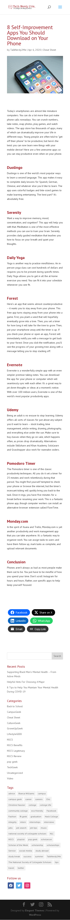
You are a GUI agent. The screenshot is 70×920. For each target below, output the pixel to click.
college (32, 805)
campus (42, 793)
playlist (21, 839)
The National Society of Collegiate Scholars (29, 862)
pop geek (12, 761)
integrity (12, 822)
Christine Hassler (16, 805)
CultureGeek (13, 723)
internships (34, 822)
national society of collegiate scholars (27, 833)
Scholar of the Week (18, 845)
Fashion (12, 816)
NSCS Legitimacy (16, 750)
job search (21, 827)
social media (25, 850)
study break (14, 856)
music (44, 827)
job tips (33, 827)
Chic (48, 799)
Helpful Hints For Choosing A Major (26, 681)
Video (10, 778)
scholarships (53, 845)
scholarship (37, 845)
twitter (21, 868)
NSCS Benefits (14, 745)
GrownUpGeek (15, 728)
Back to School (15, 706)
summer (39, 856)
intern (23, 822)
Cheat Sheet (49, 49)
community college (18, 810)
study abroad (42, 850)
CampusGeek (14, 712)
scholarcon (46, 839)
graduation (36, 816)
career (28, 799)
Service (12, 850)
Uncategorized (15, 772)
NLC (51, 833)
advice (11, 793)
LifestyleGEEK (14, 734)
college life (45, 805)
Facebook (51, 810)
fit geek (23, 816)
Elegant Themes (34, 910)
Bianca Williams (26, 793)
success (27, 856)
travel (11, 868)
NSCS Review (14, 756)
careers (39, 799)
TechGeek (12, 767)
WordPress (35, 914)
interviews (49, 822)
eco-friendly (37, 810)
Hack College (51, 816)
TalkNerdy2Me (18, 49)
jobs (10, 827)
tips (57, 862)
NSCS (10, 739)
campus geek (15, 799)
